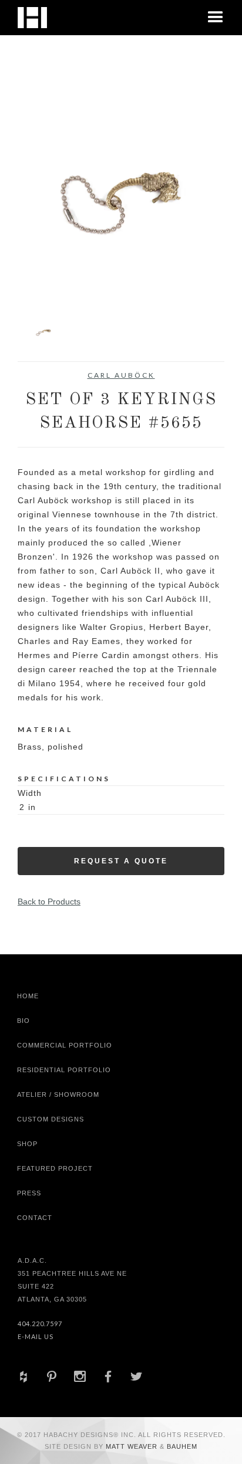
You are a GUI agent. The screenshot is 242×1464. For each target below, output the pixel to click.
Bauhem (180, 1446)
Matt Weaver (133, 1446)
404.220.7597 (40, 1323)
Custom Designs (50, 1119)
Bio (23, 1020)
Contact (34, 1217)
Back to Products (49, 901)
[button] (215, 17)
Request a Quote (121, 861)
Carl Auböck (121, 375)
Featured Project (55, 1168)
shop (27, 1143)
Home (28, 995)
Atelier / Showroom (58, 1094)
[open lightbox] (121, 196)
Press (29, 1193)
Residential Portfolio (64, 1069)
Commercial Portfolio (64, 1045)
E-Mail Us (35, 1336)
